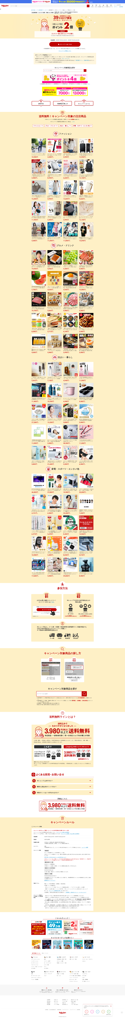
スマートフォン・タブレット (36, 977)
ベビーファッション (34, 964)
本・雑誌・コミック (86, 981)
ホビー (83, 977)
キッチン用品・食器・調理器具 (75, 975)
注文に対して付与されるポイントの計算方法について (55, 857)
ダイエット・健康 (60, 961)
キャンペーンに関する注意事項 (62, 832)
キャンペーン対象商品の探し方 (55, 890)
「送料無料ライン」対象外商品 (81, 60)
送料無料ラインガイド (43, 10)
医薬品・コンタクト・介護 (61, 962)
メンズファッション (34, 961)
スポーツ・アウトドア (48, 973)
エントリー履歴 (85, 847)
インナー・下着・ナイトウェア (36, 966)
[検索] (88, 6)
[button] (96, 6)
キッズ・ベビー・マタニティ (87, 959)
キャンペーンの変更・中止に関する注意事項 (70, 833)
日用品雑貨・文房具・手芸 (61, 959)
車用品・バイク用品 (60, 973)
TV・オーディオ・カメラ (35, 975)
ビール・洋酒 (46, 964)
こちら (88, 84)
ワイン (45, 966)
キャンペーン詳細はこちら (65, 50)
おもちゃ (84, 961)
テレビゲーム (84, 973)
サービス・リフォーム (73, 981)
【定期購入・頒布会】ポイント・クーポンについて (75, 892)
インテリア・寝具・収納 (74, 973)
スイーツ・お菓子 (47, 961)
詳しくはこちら (66, 58)
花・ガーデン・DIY (73, 979)
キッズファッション (34, 962)
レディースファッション (35, 959)
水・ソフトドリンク (47, 962)
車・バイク (59, 975)
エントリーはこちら (66, 44)
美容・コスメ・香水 (73, 959)
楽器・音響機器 (85, 979)
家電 (32, 973)
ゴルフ (45, 975)
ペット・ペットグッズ (73, 977)
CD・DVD (84, 975)
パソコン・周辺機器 (34, 979)
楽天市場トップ (34, 10)
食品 (45, 959)
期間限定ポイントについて (49, 880)
